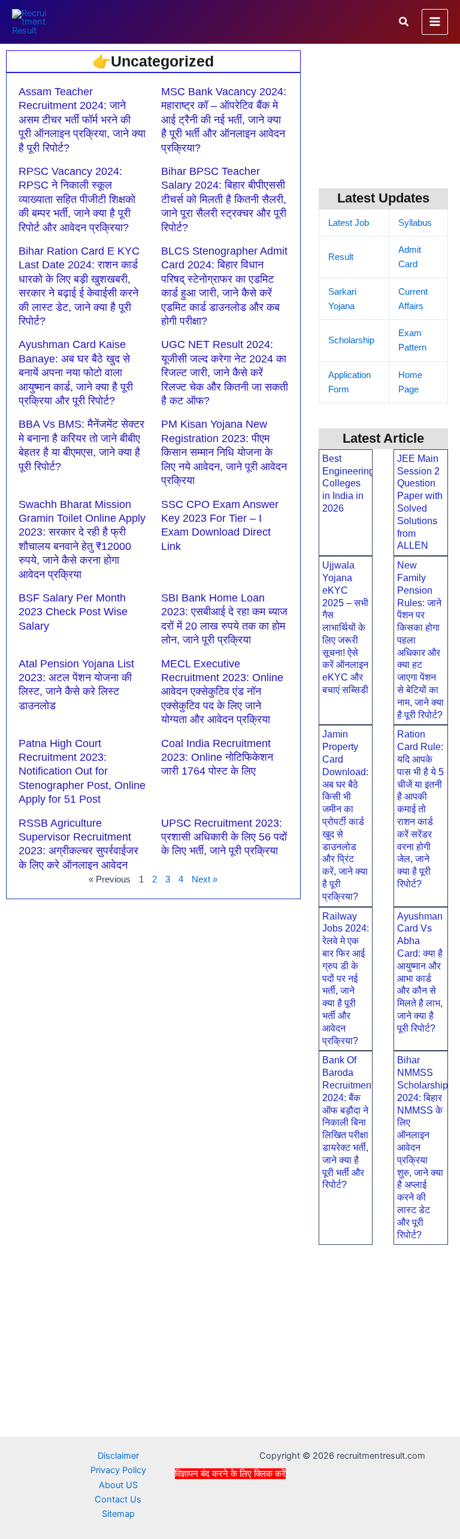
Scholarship (351, 340)
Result (340, 257)
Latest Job (348, 223)
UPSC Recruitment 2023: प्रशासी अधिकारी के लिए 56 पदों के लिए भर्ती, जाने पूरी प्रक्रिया (224, 837)
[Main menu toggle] (435, 22)
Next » (204, 879)
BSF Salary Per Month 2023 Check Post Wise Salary (73, 612)
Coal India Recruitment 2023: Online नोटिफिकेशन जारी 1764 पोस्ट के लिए (217, 757)
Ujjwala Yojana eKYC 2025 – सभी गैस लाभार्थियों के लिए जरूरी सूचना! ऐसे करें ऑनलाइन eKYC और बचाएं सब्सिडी (345, 627)
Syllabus (415, 223)
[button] (404, 21)
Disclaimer (118, 1455)
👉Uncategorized (153, 61)
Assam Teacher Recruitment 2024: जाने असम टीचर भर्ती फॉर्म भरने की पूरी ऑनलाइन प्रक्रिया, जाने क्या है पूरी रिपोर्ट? (82, 120)
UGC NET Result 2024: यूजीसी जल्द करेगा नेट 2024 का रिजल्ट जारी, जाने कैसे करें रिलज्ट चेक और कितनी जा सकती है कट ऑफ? (224, 372)
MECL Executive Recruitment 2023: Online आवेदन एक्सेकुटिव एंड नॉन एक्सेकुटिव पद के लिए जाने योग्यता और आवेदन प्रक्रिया (222, 692)
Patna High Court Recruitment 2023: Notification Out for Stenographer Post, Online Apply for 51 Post (82, 771)
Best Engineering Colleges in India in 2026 (348, 483)
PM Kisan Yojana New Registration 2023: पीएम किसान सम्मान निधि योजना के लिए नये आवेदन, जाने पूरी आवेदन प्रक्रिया (224, 452)
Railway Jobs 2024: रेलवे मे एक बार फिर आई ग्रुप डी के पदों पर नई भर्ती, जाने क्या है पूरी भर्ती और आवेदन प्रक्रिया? (345, 978)
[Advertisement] (230, 1508)
